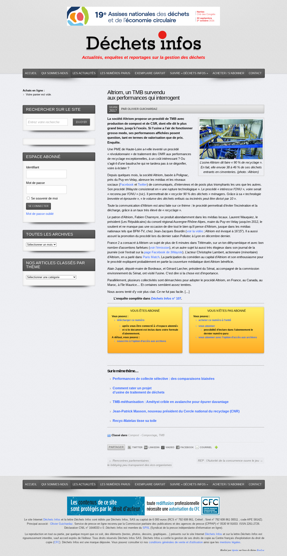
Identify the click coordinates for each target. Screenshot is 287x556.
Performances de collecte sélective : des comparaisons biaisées (164, 378)
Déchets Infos (51, 519)
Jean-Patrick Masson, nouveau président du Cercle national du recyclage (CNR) (176, 411)
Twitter (142, 184)
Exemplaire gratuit (150, 73)
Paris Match (151, 257)
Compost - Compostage (142, 435)
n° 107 (166, 298)
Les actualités (84, 73)
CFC (56, 542)
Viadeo (170, 447)
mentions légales (230, 542)
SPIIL (146, 527)
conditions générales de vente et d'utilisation (176, 542)
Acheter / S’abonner (228, 73)
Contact (255, 73)
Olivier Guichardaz (142, 109)
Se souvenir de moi (44, 198)
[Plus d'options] (216, 448)
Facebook (127, 184)
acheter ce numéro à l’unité (215, 320)
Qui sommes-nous (54, 73)
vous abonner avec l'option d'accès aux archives (228, 337)
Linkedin (154, 447)
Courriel (206, 447)
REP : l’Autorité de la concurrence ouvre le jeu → (230, 460)
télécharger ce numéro (130, 320)
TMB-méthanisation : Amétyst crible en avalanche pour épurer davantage (171, 402)
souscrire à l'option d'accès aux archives (141, 341)
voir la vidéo (195, 231)
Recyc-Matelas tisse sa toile (135, 421)
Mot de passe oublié (40, 213)
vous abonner (207, 326)
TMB (162, 435)
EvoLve (260, 550)
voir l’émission (159, 247)
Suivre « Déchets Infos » (189, 73)
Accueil (31, 73)
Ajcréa (235, 550)
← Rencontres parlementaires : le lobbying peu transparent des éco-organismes (139, 463)
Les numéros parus (115, 73)
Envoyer (81, 121)
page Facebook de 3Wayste (163, 252)
